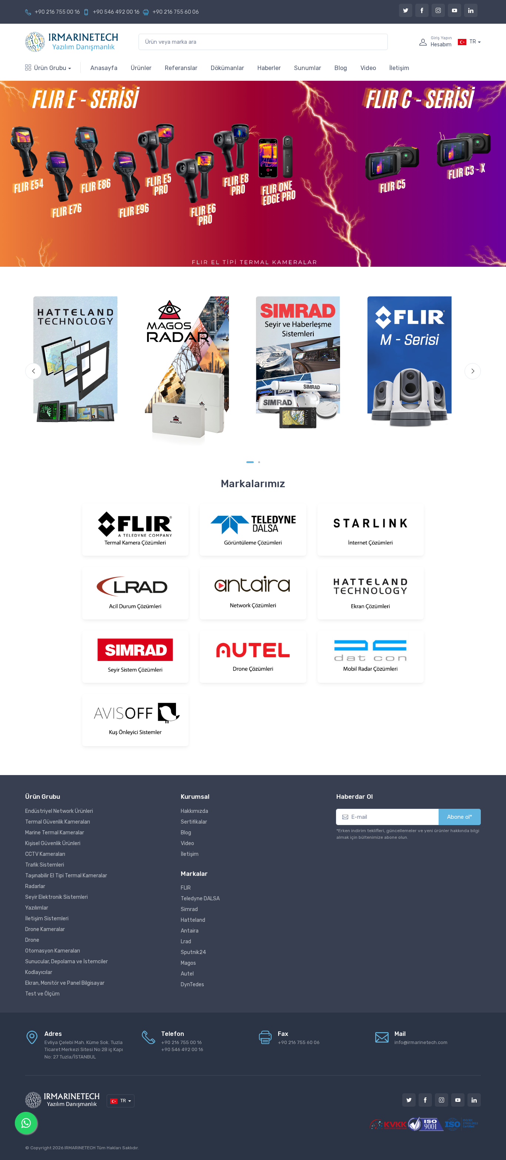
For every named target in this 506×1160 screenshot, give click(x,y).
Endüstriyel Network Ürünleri (59, 811)
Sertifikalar (194, 822)
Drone (32, 940)
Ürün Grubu (50, 68)
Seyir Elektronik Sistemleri (56, 897)
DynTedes (192, 984)
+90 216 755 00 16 (57, 12)
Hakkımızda (194, 811)
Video (368, 68)
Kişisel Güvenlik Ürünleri (52, 843)
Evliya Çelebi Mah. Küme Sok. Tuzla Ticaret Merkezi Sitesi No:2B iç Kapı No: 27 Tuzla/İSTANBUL (83, 1050)
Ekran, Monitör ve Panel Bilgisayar (64, 983)
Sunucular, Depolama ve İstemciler (66, 961)
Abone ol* (459, 817)
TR (472, 42)
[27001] (462, 1123)
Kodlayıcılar (38, 972)
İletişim (399, 68)
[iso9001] (425, 1123)
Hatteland (193, 920)
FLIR (186, 888)
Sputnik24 (193, 952)
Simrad (189, 909)
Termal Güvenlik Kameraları (57, 822)
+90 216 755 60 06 (176, 12)
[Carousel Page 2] (259, 462)
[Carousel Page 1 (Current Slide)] (250, 462)
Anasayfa (103, 68)
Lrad (186, 941)
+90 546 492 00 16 (116, 12)
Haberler (269, 68)
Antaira (190, 931)
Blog (340, 68)
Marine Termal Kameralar (54, 833)
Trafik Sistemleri (44, 865)
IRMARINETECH (80, 1147)
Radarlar (35, 886)
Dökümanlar (227, 68)
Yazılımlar (36, 908)
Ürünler (141, 68)
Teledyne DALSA (200, 898)
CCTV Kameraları (45, 854)
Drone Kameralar (45, 929)
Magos (188, 963)
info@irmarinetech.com (421, 1042)
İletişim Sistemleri (47, 918)
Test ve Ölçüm (42, 994)
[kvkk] (388, 1123)
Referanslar (181, 68)
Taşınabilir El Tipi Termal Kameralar (66, 876)
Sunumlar (307, 68)
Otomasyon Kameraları (52, 951)
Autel (187, 974)
